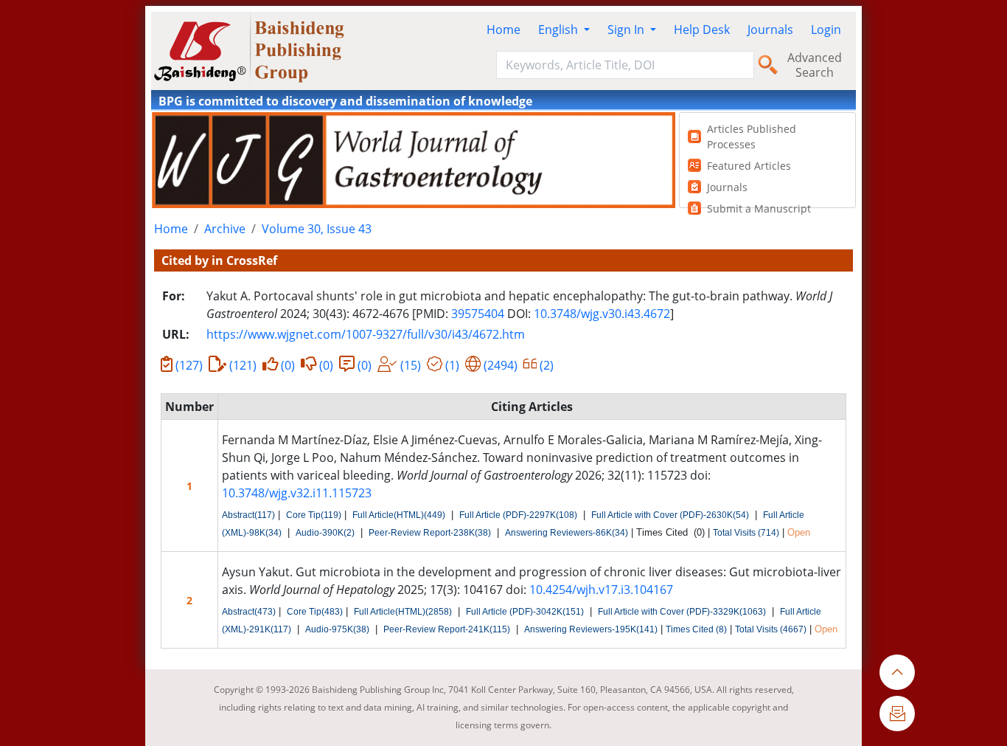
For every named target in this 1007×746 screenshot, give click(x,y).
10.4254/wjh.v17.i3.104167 (601, 589)
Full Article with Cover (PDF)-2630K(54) (670, 515)
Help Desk (702, 29)
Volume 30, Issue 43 (317, 229)
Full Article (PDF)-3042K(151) (525, 612)
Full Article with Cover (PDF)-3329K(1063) (682, 612)
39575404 (477, 313)
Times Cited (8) (696, 629)
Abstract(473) (249, 612)
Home (503, 29)
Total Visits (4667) (770, 629)
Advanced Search (814, 65)
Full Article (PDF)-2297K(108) (518, 515)
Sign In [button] (627, 29)
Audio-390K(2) (325, 533)
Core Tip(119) (313, 515)
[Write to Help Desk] (897, 713)
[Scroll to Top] (897, 672)
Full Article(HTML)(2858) (403, 612)
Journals (770, 29)
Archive (224, 229)
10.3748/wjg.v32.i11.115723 (297, 493)
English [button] (559, 29)
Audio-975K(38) (337, 629)
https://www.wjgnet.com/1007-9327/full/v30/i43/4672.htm (365, 334)
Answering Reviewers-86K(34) (566, 533)
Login (826, 29)
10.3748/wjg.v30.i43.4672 (602, 313)
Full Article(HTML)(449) (398, 515)
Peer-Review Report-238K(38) (430, 533)
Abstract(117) (248, 515)
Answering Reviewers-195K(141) (591, 629)
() (189, 365)
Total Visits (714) (746, 533)
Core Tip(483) (315, 612)
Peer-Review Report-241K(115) (446, 629)
